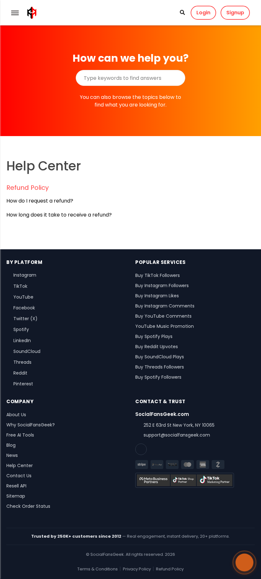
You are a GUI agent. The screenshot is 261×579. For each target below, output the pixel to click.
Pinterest (23, 384)
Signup (235, 12)
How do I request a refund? (39, 200)
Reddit (20, 373)
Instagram (24, 275)
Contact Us (19, 475)
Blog (11, 445)
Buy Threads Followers (159, 367)
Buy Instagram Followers (162, 285)
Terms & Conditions (97, 569)
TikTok (20, 286)
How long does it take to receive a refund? (59, 214)
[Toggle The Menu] (15, 12)
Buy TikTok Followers (157, 275)
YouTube (23, 297)
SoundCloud (26, 351)
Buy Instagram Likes (157, 296)
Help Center (19, 465)
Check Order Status (28, 506)
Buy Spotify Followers (158, 377)
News (12, 455)
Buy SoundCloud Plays (159, 357)
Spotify (21, 329)
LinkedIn (22, 340)
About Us (16, 414)
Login (203, 12)
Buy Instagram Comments (164, 306)
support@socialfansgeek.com (177, 435)
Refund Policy (27, 187)
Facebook (24, 308)
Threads (22, 362)
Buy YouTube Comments (163, 316)
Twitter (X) (25, 318)
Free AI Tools (20, 435)
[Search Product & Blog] (182, 12)
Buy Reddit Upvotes (156, 346)
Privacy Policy (137, 569)
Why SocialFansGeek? (30, 425)
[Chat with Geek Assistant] (244, 562)
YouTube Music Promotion (164, 326)
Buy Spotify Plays (154, 336)
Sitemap (15, 496)
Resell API (16, 486)
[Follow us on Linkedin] (141, 449)
